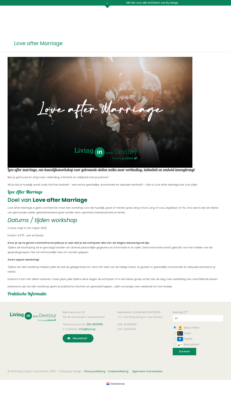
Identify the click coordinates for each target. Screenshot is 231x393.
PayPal (187, 339)
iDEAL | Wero (191, 327)
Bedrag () (180, 312)
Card (186, 333)
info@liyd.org (87, 329)
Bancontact (191, 344)
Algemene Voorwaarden (147, 371)
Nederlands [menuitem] (118, 384)
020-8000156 (94, 324)
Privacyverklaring (94, 371)
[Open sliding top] (107, 4)
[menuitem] (115, 383)
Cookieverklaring (118, 371)
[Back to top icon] (206, 385)
